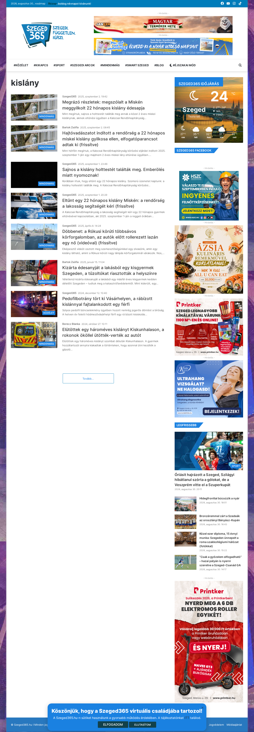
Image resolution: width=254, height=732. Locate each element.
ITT (187, 718)
